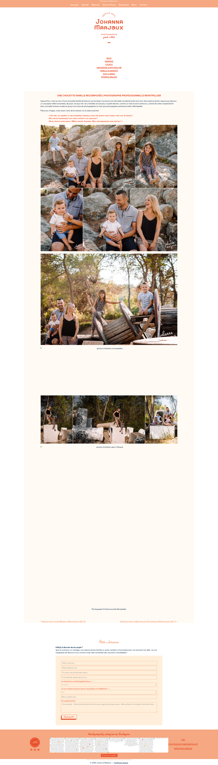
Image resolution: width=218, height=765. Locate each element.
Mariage (96, 4)
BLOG (109, 58)
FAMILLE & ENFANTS (109, 71)
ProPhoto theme (121, 763)
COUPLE (109, 64)
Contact (144, 4)
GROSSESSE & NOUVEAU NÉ (109, 67)
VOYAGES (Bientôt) (109, 77)
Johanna (74, 4)
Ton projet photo (68, 701)
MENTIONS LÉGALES (183, 748)
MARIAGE (109, 61)
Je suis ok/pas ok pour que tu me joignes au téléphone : (84, 689)
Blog (134, 4)
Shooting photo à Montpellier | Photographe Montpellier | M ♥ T (148, 621)
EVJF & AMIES (109, 74)
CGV (183, 740)
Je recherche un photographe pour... (76, 681)
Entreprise (124, 4)
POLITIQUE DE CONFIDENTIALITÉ (183, 744)
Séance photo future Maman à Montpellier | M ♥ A (63, 621)
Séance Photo (109, 4)
